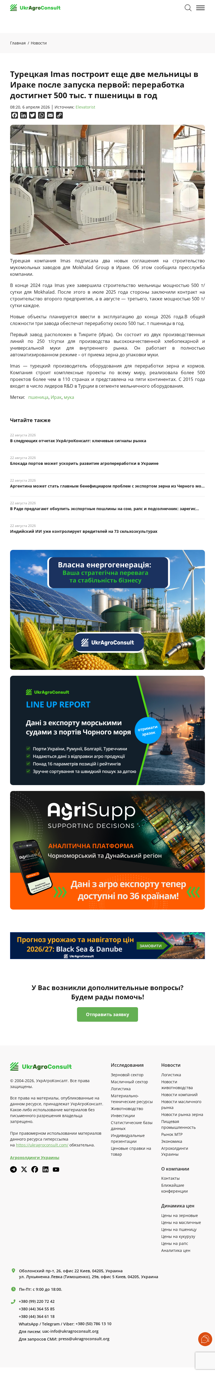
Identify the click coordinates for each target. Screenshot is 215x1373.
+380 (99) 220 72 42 (37, 1301)
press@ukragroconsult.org (84, 1338)
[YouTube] (56, 1169)
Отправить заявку (107, 1014)
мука (69, 397)
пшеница (38, 397)
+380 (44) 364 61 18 (37, 1316)
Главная (18, 43)
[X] (24, 1169)
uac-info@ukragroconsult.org (70, 1331)
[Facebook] (34, 1169)
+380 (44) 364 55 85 (37, 1308)
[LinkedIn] (45, 1169)
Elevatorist (85, 107)
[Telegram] (13, 1169)
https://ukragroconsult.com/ (42, 1145)
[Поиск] (188, 7)
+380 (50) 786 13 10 (93, 1323)
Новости (39, 43)
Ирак (56, 397)
